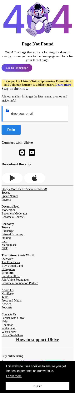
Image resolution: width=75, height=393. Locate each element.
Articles (6, 304)
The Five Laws (11, 262)
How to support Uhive (37, 339)
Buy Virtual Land (12, 265)
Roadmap (7, 324)
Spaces (6, 192)
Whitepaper (9, 328)
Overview (8, 258)
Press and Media (12, 300)
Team (5, 297)
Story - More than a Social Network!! (24, 189)
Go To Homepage (17, 67)
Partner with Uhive (13, 318)
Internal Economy (12, 234)
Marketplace (9, 244)
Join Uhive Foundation (15, 279)
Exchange (8, 230)
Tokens (6, 227)
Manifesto (8, 293)
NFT (5, 248)
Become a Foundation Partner (20, 283)
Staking (6, 237)
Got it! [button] (37, 386)
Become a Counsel (13, 217)
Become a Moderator (14, 213)
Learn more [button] (14, 376)
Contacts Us (9, 314)
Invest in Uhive (11, 276)
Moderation (9, 210)
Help (5, 321)
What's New (9, 331)
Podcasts (7, 307)
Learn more (63, 84)
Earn (4, 241)
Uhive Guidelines (12, 335)
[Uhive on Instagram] (22, 153)
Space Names (10, 196)
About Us (7, 290)
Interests (7, 199)
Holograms (8, 269)
